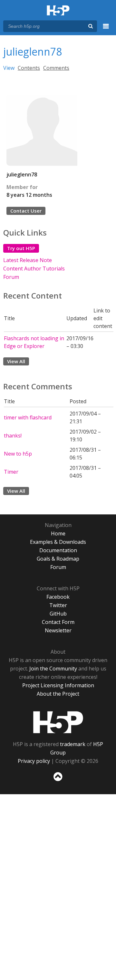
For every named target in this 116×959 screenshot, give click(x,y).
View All (16, 361)
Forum (11, 276)
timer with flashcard (28, 417)
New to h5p (18, 453)
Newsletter (58, 630)
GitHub (58, 613)
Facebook (58, 596)
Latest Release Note (27, 260)
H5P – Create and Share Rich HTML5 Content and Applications (58, 10)
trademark (72, 744)
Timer (11, 471)
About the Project (58, 693)
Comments (56, 67)
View (9, 67)
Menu (106, 29)
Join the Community (53, 668)
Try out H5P (21, 248)
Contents (29, 67)
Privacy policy (34, 760)
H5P (58, 722)
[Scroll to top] (58, 781)
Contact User (26, 210)
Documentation (58, 550)
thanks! (13, 435)
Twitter (58, 605)
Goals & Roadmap (58, 558)
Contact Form (58, 622)
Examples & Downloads (58, 541)
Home (58, 533)
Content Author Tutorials (34, 268)
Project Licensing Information (58, 685)
